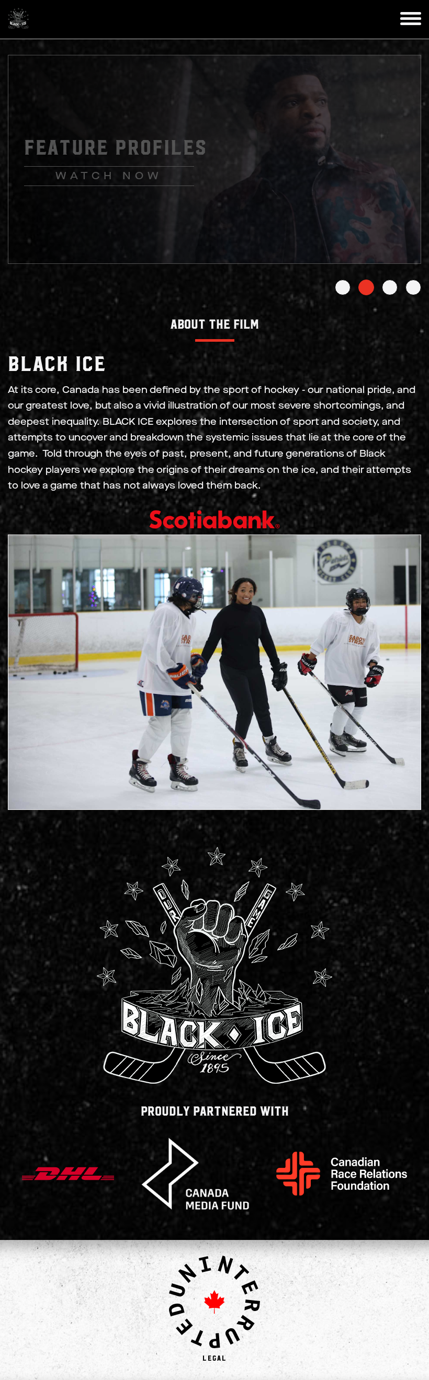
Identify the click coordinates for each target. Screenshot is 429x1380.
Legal (214, 1357)
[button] (410, 18)
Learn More (112, 184)
